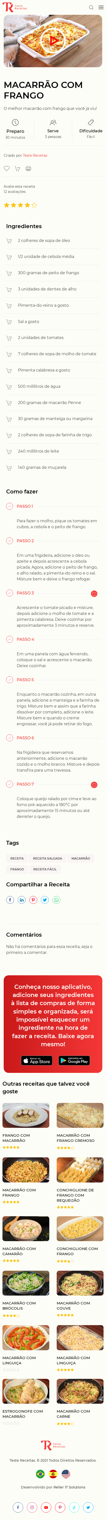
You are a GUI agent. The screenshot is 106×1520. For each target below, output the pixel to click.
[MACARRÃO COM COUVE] (76, 1294)
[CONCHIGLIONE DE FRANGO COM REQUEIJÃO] (76, 1183)
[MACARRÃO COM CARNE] (76, 1402)
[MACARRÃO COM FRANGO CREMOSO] (76, 1126)
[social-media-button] (18, 1507)
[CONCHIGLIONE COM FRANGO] (76, 1239)
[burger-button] (101, 7)
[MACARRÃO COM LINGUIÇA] (76, 1348)
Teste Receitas (35, 155)
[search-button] (91, 7)
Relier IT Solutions (69, 1487)
